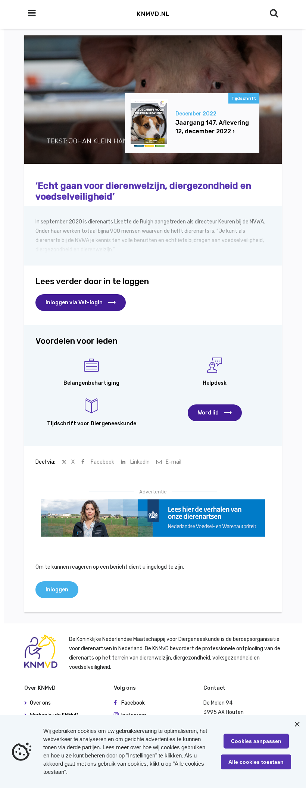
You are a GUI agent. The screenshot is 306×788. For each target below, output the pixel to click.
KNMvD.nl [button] (153, 14)
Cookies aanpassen (256, 741)
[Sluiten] (297, 724)
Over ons (40, 703)
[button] (215, 412)
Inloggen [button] (57, 590)
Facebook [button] (133, 703)
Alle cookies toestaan (256, 762)
